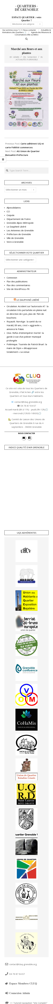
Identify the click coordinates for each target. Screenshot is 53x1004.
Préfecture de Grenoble (19, 234)
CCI (8, 211)
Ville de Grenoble (15, 238)
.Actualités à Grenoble (26, 59)
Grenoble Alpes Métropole (20, 222)
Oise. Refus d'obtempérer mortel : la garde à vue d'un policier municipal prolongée (25, 336)
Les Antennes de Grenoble (20, 230)
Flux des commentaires (18, 285)
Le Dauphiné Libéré (16, 226)
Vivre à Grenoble (15, 241)
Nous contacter (26, 433)
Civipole (10, 215)
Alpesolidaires (14, 207)
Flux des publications (17, 281)
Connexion (12, 277)
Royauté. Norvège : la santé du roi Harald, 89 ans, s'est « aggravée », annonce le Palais (24, 325)
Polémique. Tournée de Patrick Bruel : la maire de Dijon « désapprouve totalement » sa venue (27, 348)
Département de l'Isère (19, 219)
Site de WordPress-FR (18, 289)
